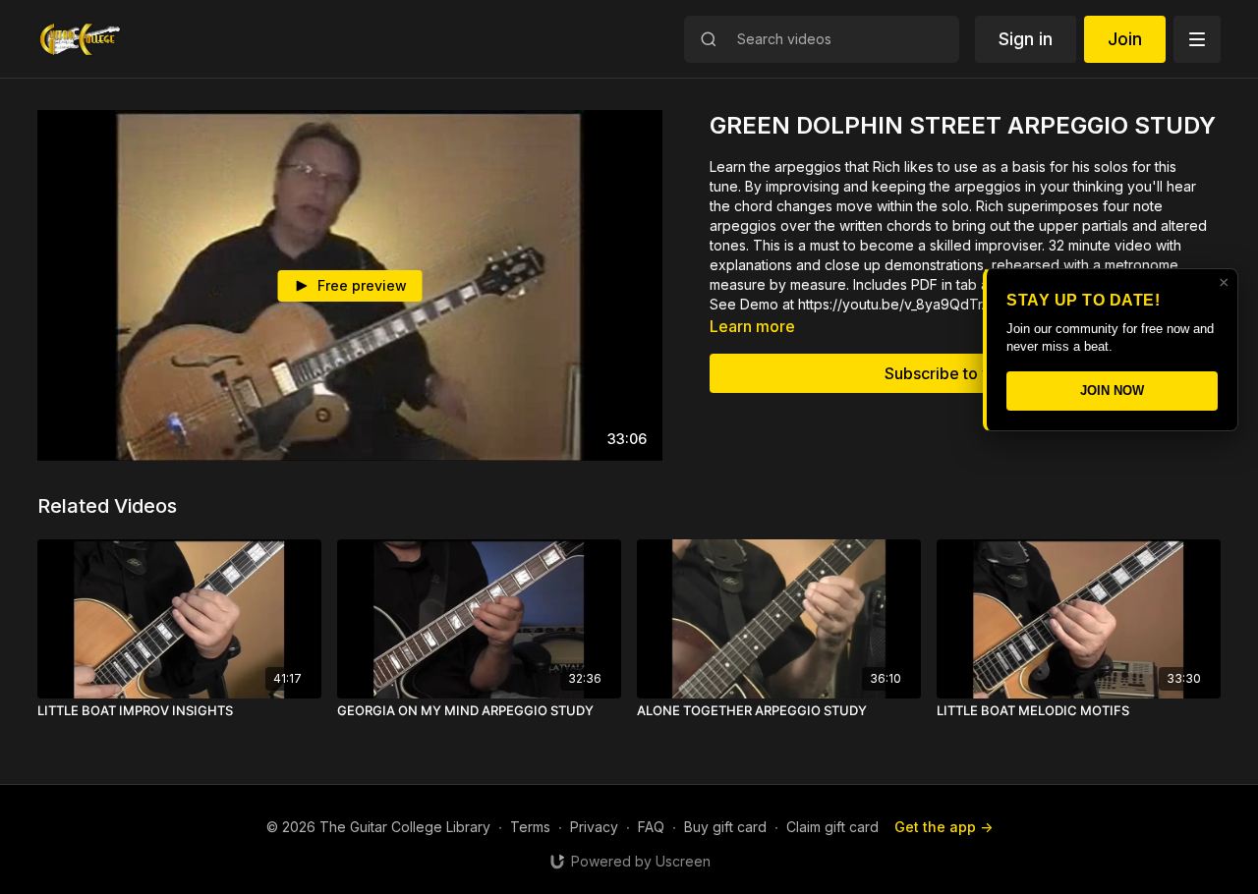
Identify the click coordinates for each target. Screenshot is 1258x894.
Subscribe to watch (955, 373)
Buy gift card (725, 826)
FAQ (651, 826)
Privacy (594, 826)
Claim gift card (832, 826)
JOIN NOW (1112, 390)
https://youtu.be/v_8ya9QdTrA (894, 304)
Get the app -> (943, 826)
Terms (530, 826)
